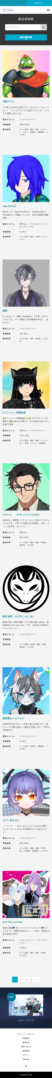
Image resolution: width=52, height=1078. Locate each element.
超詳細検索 (26, 37)
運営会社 (26, 1042)
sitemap (26, 1059)
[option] (26, 1009)
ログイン (39, 3)
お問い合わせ (26, 1047)
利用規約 (26, 1038)
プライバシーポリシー (26, 1034)
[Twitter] (26, 1066)
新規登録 (13, 3)
